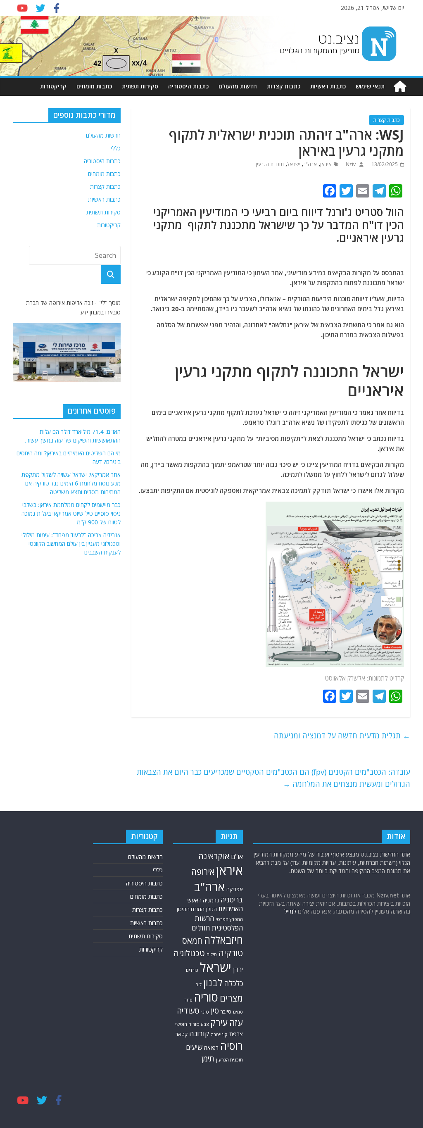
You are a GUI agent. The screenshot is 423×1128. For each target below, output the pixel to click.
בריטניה (232, 899)
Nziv (350, 164)
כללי (116, 148)
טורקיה (231, 953)
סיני (205, 1012)
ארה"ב (310, 164)
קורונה (199, 1033)
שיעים (194, 1047)
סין (215, 1010)
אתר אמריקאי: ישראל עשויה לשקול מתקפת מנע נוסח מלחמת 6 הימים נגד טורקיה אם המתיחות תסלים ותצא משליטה (71, 483)
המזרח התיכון (190, 909)
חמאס (192, 940)
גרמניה (211, 900)
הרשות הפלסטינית (219, 923)
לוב (199, 985)
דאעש (194, 900)
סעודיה (188, 1010)
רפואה (211, 1048)
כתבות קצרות (283, 86)
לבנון (212, 982)
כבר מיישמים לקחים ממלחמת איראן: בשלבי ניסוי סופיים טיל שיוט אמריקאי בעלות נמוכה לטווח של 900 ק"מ (71, 513)
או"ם (237, 856)
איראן (326, 164)
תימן (207, 1058)
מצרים (231, 998)
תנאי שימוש (370, 86)
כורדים (192, 970)
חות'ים (201, 928)
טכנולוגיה (189, 953)
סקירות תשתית (140, 86)
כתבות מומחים (94, 86)
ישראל (293, 164)
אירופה (202, 871)
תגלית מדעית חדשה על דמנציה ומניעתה (342, 735)
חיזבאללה (223, 940)
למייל (290, 911)
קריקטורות (53, 86)
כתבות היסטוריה (188, 86)
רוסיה (231, 1046)
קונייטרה (219, 1034)
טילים (212, 954)
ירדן (238, 969)
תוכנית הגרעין (270, 164)
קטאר (182, 1034)
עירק (219, 1022)
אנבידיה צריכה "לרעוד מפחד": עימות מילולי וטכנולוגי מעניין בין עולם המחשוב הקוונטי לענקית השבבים (71, 543)
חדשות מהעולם (238, 86)
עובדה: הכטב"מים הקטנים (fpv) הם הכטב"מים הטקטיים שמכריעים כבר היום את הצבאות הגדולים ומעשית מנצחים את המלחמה (273, 778)
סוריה (206, 997)
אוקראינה (213, 855)
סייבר (226, 1011)
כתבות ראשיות (328, 86)
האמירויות (231, 908)
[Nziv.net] (400, 86)
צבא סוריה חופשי (192, 1024)
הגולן (211, 909)
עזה (236, 1022)
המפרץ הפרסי (229, 919)
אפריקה (234, 889)
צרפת (236, 1034)
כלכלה (233, 983)
